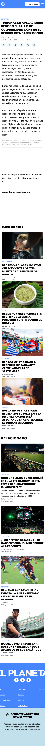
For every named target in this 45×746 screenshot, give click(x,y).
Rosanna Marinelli (9, 374)
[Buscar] (21, 4)
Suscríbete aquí (8, 145)
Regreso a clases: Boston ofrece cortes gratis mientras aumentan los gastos (21, 270)
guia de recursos (9, 262)
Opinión (21, 695)
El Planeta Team (7, 37)
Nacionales (22, 700)
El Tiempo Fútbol (7, 602)
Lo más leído (22, 706)
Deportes (5, 19)
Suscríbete (33, 4)
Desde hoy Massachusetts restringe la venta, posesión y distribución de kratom (22, 318)
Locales (5, 310)
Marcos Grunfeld (8, 653)
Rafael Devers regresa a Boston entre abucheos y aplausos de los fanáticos (21, 646)
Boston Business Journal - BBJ (13, 549)
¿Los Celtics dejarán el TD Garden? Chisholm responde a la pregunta (22, 543)
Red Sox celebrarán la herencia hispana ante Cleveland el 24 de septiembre (19, 366)
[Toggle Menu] (42, 4)
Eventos (5, 359)
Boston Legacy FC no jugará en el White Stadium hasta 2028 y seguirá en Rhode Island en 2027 (22, 482)
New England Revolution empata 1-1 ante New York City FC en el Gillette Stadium (20, 595)
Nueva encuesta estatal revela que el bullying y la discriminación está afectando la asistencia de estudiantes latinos (22, 416)
